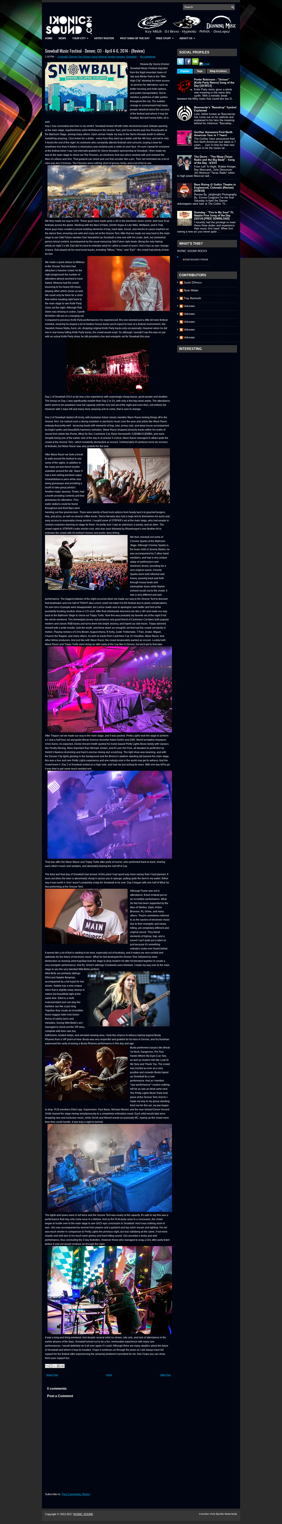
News (62, 38)
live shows (84, 56)
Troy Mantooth (192, 298)
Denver (73, 56)
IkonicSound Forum (195, 259)
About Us (187, 38)
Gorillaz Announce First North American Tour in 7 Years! (213, 134)
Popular (185, 71)
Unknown (189, 306)
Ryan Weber (191, 290)
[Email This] (47, 1366)
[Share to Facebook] (59, 1366)
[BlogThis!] (51, 1366)
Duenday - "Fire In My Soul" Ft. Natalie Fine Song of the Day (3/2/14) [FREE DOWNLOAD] (214, 215)
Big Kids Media (223, 1514)
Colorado (62, 56)
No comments (147, 56)
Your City (80, 38)
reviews (120, 56)
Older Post (165, 1375)
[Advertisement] (208, 380)
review (111, 56)
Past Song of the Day (135, 38)
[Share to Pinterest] (62, 1366)
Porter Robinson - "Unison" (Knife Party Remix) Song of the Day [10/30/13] (214, 82)
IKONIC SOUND (83, 1514)
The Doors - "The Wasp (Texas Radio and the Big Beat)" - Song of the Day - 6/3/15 (214, 159)
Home (48, 38)
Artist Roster (104, 38)
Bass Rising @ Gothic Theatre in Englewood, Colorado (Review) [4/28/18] (215, 187)
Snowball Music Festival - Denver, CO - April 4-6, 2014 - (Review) (95, 51)
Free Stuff (165, 38)
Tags (200, 71)
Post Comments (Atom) (76, 1494)
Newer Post (52, 1375)
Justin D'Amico (193, 282)
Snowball (131, 56)
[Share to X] (55, 1366)
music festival (99, 56)
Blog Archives (218, 71)
